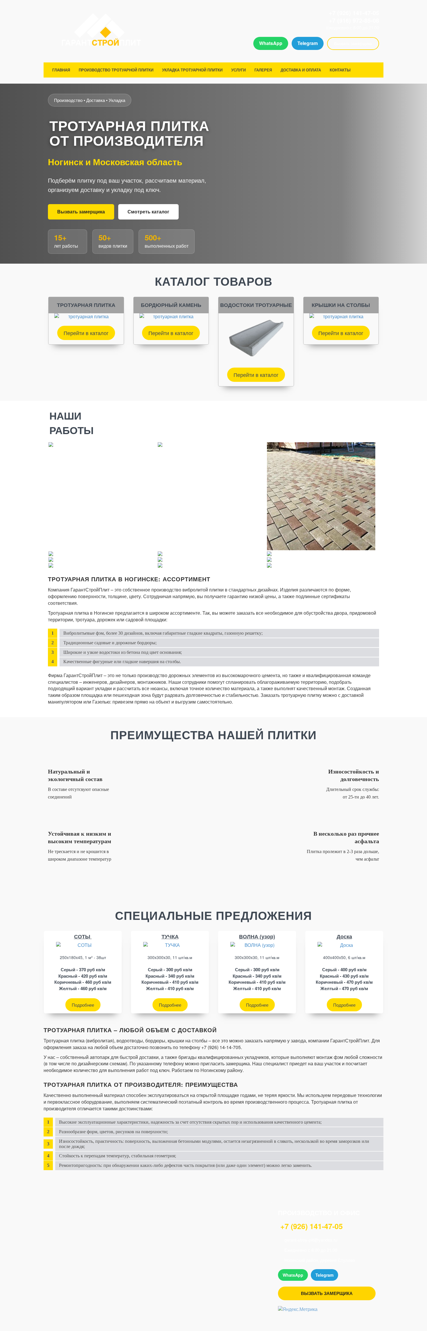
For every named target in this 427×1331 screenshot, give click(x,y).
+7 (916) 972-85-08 (354, 20)
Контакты (340, 70)
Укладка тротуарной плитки (192, 70)
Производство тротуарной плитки (116, 70)
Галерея (263, 70)
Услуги (238, 70)
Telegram (307, 43)
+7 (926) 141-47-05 (354, 12)
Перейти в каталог (86, 333)
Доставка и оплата (301, 70)
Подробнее (83, 1005)
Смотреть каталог (148, 211)
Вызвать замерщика (353, 43)
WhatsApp (270, 43)
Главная (61, 70)
